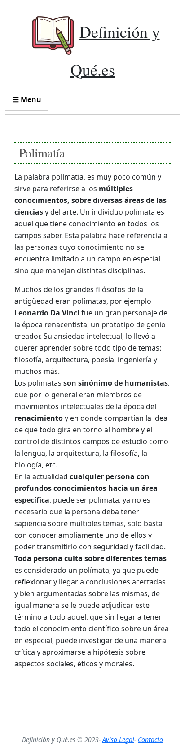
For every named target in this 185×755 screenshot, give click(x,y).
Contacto (150, 739)
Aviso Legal (118, 739)
